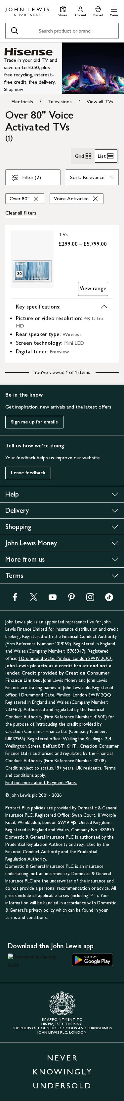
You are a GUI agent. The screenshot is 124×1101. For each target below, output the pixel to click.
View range (93, 288)
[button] (114, 10)
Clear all (20, 213)
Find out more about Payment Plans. (41, 782)
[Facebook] (15, 599)
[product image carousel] (32, 259)
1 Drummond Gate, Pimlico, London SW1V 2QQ (65, 658)
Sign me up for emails (34, 422)
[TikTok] (109, 599)
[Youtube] (53, 599)
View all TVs (100, 101)
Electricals (22, 101)
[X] (34, 599)
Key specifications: (38, 307)
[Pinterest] (71, 599)
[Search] (14, 31)
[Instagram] (90, 599)
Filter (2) (31, 177)
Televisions (60, 101)
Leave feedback (28, 473)
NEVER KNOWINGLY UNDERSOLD (62, 1071)
